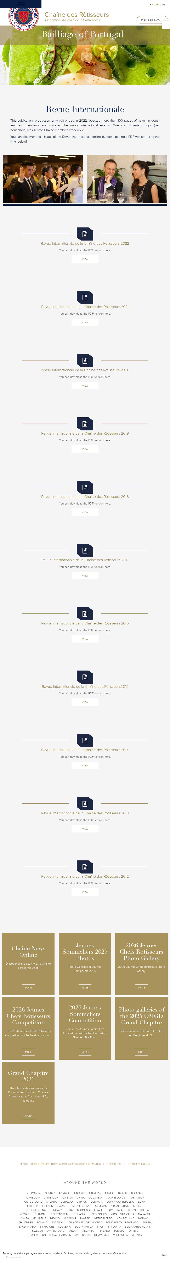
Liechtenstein (58, 1214)
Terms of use (114, 1164)
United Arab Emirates (56, 1235)
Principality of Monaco (122, 1222)
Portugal (58, 1222)
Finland (47, 1206)
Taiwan (72, 1231)
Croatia (51, 1201)
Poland (42, 1222)
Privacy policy (13, 1257)
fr (157, 4)
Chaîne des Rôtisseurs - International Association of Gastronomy (62, 1164)
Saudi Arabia (27, 1226)
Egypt (142, 1201)
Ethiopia (32, 1206)
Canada (67, 1197)
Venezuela (120, 1235)
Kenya (132, 1210)
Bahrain (64, 1193)
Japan (120, 1210)
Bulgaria (137, 1193)
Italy (110, 1210)
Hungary (56, 1210)
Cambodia (33, 1197)
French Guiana (81, 1206)
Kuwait (24, 1214)
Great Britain (120, 1206)
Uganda (33, 1235)
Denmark (97, 1201)
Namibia (85, 1218)
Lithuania (78, 1214)
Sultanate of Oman (138, 1226)
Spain (100, 1226)
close (164, 1255)
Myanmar (70, 1218)
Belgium (79, 1193)
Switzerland (55, 1231)
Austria (50, 1193)
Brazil (109, 1193)
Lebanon (39, 1214)
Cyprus (82, 1201)
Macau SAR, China (122, 1214)
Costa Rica (136, 1197)
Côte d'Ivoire (33, 1201)
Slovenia (64, 1226)
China (81, 1197)
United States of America (92, 1235)
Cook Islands (115, 1197)
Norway (143, 1218)
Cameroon (51, 1197)
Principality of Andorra (85, 1222)
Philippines (26, 1222)
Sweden (37, 1231)
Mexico (55, 1218)
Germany (101, 1206)
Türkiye (133, 1231)
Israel (98, 1210)
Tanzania (87, 1231)
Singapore (47, 1226)
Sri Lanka (114, 1226)
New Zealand (125, 1218)
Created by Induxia (139, 1164)
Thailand (103, 1231)
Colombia (95, 1197)
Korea (144, 1210)
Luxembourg (98, 1214)
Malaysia (144, 1214)
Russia (147, 1222)
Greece (138, 1206)
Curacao (67, 1201)
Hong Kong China (34, 1210)
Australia (34, 1193)
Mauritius (39, 1218)
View (85, 259)
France (62, 1206)
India (69, 1210)
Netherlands (103, 1218)
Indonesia (83, 1210)
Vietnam (137, 1235)
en (151, 4)
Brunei (122, 1193)
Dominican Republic (120, 1201)
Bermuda (95, 1193)
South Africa (84, 1226)
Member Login (152, 19)
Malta (25, 1218)
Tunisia (119, 1231)
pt (163, 4)
